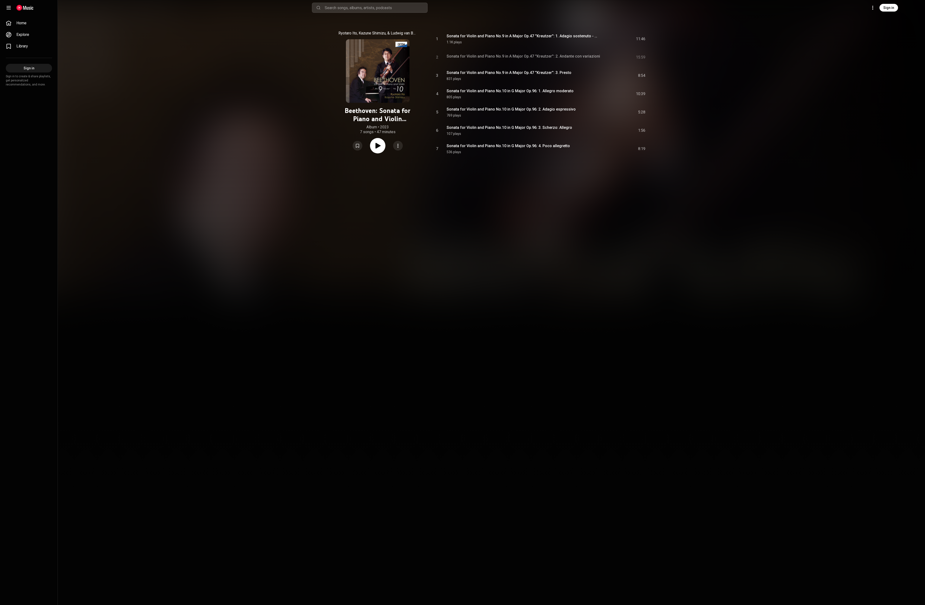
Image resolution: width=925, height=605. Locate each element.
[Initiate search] (318, 8)
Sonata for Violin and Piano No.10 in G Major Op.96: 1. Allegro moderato (510, 91)
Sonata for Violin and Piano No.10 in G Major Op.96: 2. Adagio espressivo (511, 109)
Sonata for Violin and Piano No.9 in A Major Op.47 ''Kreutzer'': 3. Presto (509, 72)
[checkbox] (642, 39)
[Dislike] (614, 39)
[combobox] (376, 8)
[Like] (605, 39)
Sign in (888, 8)
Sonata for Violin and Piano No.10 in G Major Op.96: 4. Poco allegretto (508, 146)
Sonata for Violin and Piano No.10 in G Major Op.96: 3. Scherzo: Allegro (509, 127)
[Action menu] (398, 146)
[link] (29, 23)
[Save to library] (357, 146)
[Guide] (9, 8)
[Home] (24, 8)
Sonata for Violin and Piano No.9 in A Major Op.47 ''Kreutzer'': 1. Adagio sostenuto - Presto (522, 36)
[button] (357, 146)
